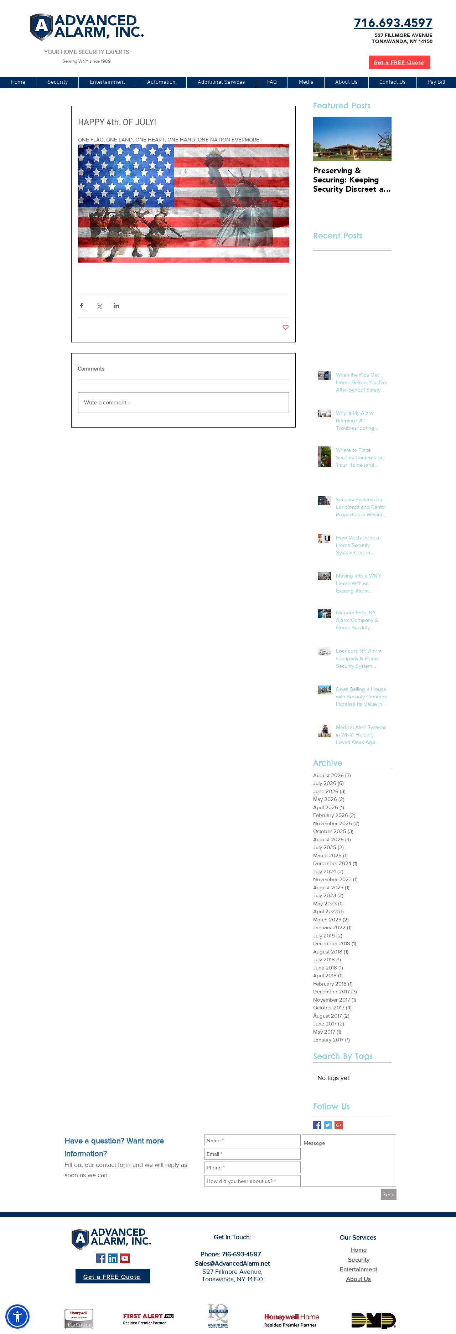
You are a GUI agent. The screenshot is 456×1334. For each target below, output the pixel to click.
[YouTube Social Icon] (125, 1258)
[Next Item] (380, 138)
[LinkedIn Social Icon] (113, 1258)
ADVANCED (96, 22)
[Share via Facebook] (81, 305)
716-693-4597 (241, 1254)
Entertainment (358, 1269)
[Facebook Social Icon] (100, 1258)
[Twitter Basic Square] (328, 1125)
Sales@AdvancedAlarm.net (232, 1263)
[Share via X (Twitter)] (98, 305)
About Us (358, 1278)
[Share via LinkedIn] (116, 305)
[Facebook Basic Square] (317, 1125)
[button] (221, 82)
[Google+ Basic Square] (339, 1125)
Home (359, 1249)
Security (358, 1259)
